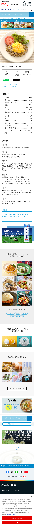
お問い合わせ (5, 490)
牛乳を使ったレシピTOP (16, 388)
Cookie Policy (11, 514)
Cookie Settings (17, 518)
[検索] (31, 14)
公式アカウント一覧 (15, 476)
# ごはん (3, 18)
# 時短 (11, 18)
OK (17, 522)
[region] (17, 509)
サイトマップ (16, 490)
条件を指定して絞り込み (10, 424)
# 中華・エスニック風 (19, 18)
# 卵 (8, 18)
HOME (4, 465)
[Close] (32, 497)
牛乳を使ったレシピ (12, 465)
